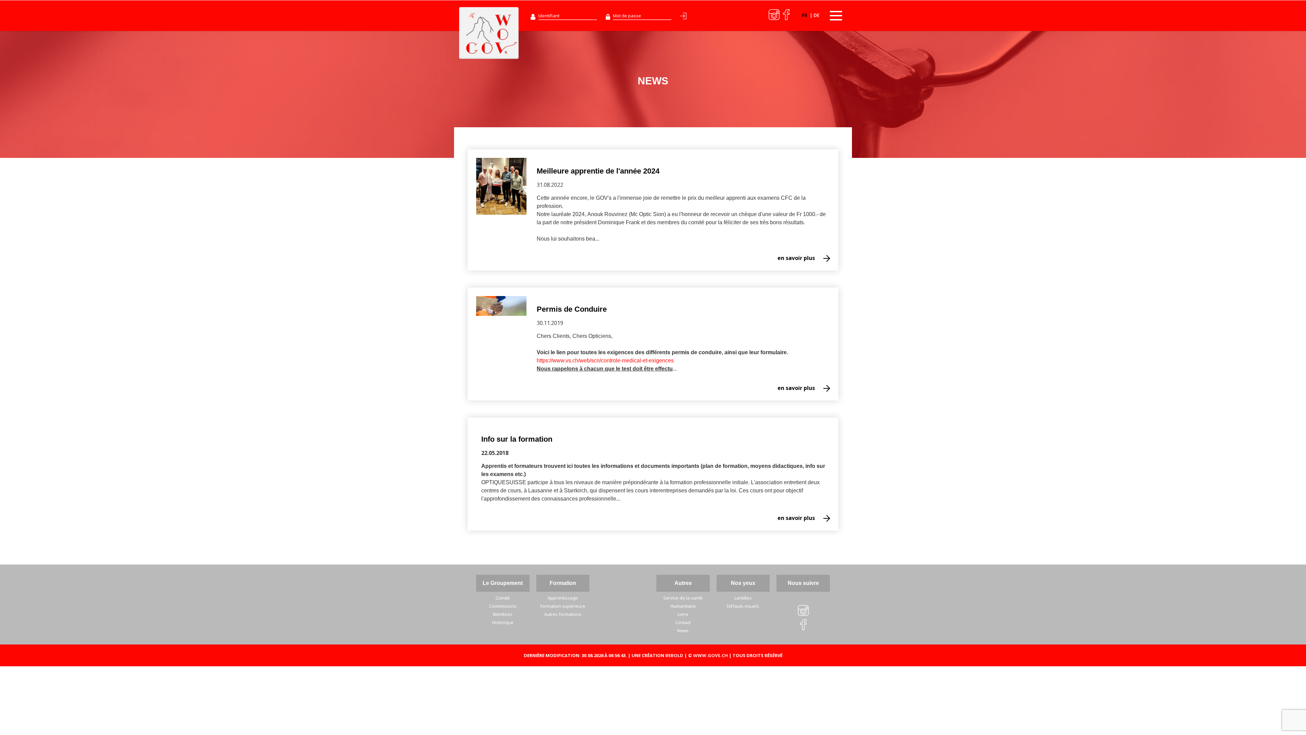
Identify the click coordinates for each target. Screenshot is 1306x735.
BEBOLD (674, 655)
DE (817, 15)
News (683, 630)
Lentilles (743, 598)
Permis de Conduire (572, 309)
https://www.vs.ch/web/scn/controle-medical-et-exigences (605, 360)
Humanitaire (683, 606)
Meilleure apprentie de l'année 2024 (598, 171)
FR (805, 15)
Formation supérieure (562, 606)
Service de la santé (683, 598)
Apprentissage (563, 598)
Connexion (685, 17)
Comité (503, 598)
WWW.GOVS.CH (710, 655)
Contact (683, 622)
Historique (503, 622)
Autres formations (563, 614)
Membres (503, 614)
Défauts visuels (743, 606)
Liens (682, 614)
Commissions (503, 606)
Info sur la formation (516, 439)
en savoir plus (796, 258)
